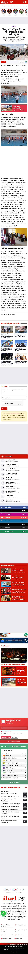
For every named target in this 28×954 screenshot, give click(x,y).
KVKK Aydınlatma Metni (18, 950)
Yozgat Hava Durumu (21, 924)
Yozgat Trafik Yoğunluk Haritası (21, 930)
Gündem (3, 6)
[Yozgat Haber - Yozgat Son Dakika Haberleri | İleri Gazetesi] (7, 2)
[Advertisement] (14, 161)
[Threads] (20, 890)
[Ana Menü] (25, 2)
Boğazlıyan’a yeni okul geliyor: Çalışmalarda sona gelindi (7, 349)
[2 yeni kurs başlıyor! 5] (14, 94)
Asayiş (16, 6)
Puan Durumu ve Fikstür (8, 935)
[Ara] (23, 2)
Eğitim (14, 26)
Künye (16, 892)
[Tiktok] (18, 890)
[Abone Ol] (26, 62)
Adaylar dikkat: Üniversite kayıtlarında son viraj (20, 349)
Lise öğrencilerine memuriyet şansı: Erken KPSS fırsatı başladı (20, 335)
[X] (7, 890)
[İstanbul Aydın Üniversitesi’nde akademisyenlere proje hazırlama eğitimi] (7, 329)
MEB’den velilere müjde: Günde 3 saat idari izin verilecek (21, 362)
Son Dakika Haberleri (7, 938)
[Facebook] (5, 890)
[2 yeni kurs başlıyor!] (14, 237)
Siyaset (10, 6)
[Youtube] (15, 890)
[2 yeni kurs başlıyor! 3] (14, 137)
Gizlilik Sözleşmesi (10, 892)
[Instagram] (10, 890)
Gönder (4, 408)
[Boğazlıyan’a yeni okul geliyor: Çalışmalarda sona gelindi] (7, 343)
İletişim (20, 892)
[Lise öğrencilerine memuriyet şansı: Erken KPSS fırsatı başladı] (21, 329)
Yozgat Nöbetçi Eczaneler (5, 925)
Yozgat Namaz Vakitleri (5, 930)
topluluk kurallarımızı (14, 413)
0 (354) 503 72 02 (6, 737)
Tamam (14, 952)
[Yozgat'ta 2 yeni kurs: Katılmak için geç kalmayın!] (14, 52)
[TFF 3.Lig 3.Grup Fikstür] (26, 787)
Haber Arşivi (19, 938)
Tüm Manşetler (19, 935)
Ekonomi (21, 6)
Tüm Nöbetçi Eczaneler (14, 741)
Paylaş (4, 61)
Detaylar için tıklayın (14, 782)
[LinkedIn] (13, 890)
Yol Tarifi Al (15, 737)
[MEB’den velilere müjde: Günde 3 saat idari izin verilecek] (21, 356)
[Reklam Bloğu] (14, 634)
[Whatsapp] (23, 890)
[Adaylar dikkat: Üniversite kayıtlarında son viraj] (21, 343)
